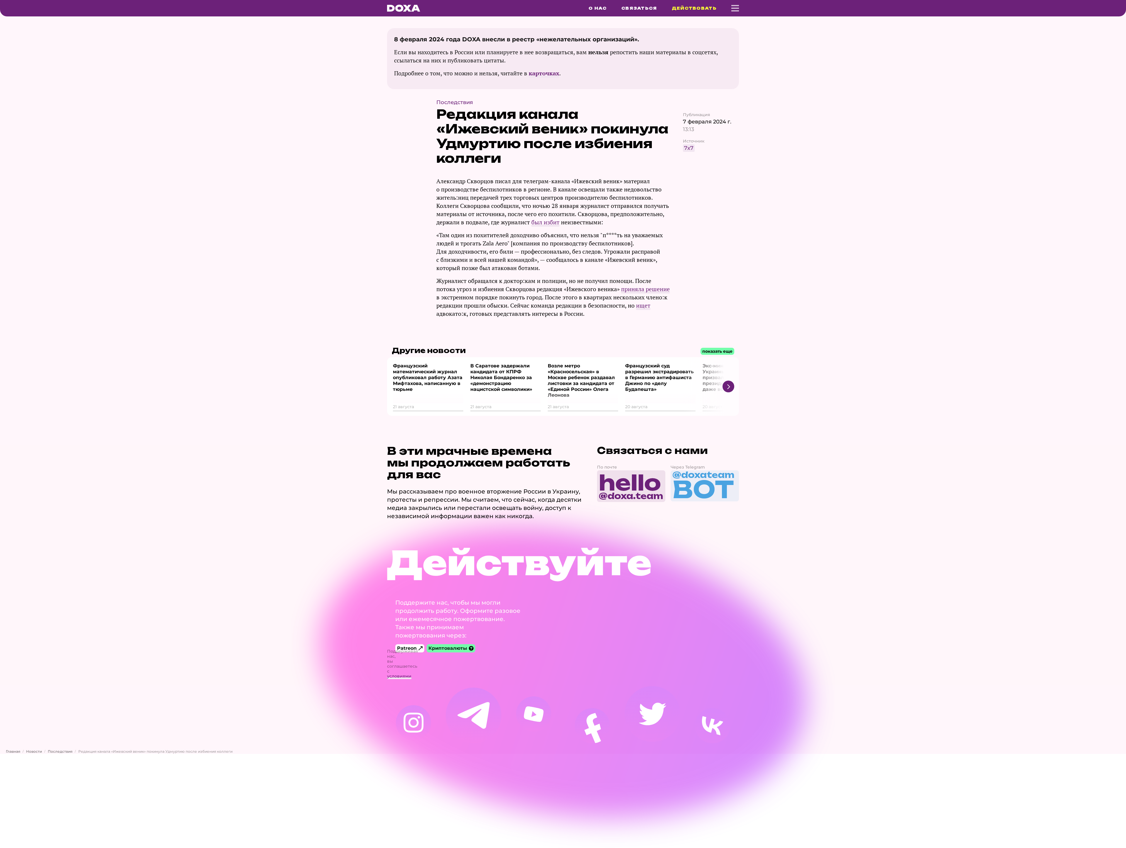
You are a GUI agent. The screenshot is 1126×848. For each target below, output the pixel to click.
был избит (545, 222)
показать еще (717, 351)
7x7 (688, 148)
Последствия (60, 751)
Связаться (639, 8)
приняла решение (645, 289)
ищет (643, 305)
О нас (598, 8)
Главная (13, 751)
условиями (399, 676)
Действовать (694, 8)
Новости (34, 751)
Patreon (407, 648)
